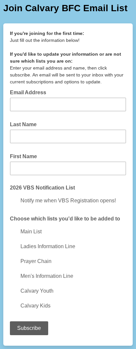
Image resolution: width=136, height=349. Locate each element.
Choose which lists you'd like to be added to (65, 218)
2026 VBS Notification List (42, 187)
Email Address (30, 92)
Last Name (25, 124)
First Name (25, 156)
